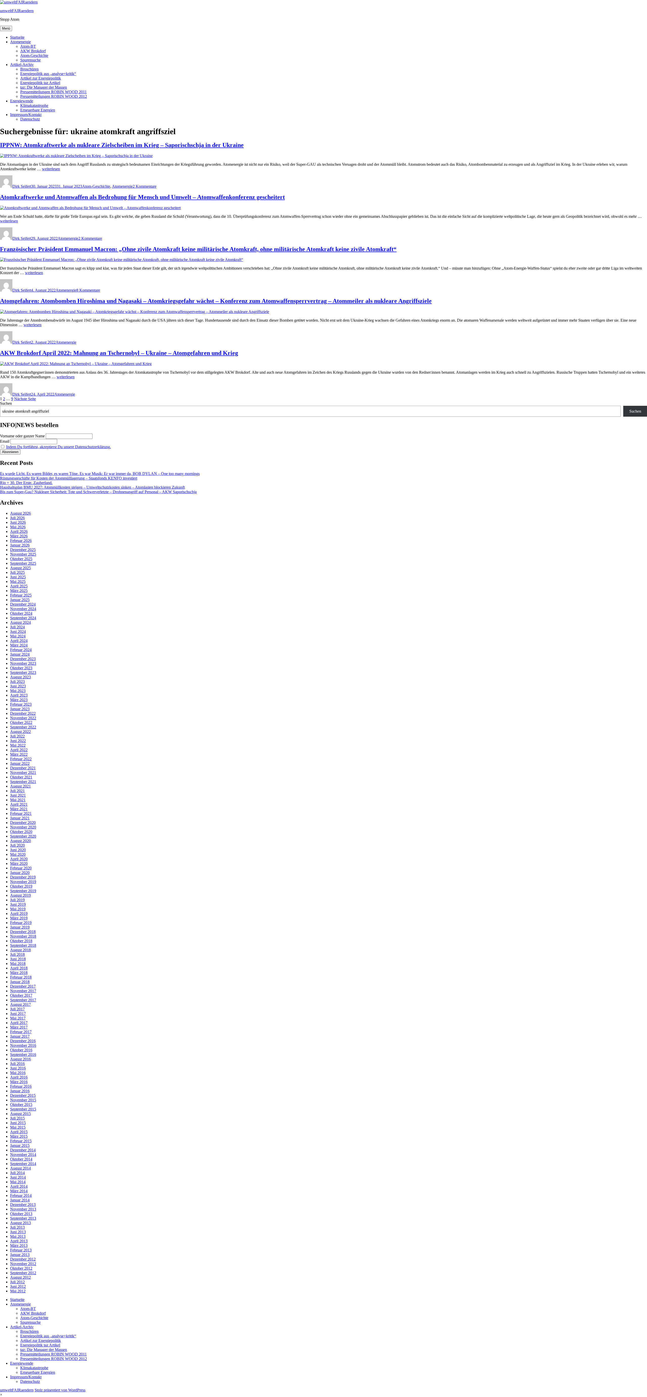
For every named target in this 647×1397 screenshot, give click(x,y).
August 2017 (20, 1004)
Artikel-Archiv (22, 64)
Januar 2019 (20, 927)
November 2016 (23, 1045)
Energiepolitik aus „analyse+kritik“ (48, 74)
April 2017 (19, 1023)
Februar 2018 (21, 977)
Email (4, 441)
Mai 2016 (18, 1073)
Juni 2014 (18, 1177)
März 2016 (19, 1082)
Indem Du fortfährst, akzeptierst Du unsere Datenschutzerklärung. (58, 447)
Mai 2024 (18, 636)
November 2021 (23, 772)
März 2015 (19, 1136)
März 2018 (19, 972)
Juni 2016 (18, 1068)
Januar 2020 (20, 872)
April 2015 (19, 1132)
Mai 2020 (18, 854)
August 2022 (20, 731)
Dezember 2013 (23, 1204)
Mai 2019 (18, 909)
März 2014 (19, 1191)
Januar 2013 (20, 1254)
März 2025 (19, 590)
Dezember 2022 (23, 713)
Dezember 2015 (23, 1095)
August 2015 (20, 1113)
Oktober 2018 (21, 941)
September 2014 (23, 1164)
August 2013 (20, 1223)
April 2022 (19, 750)
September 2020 (23, 836)
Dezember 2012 (23, 1259)
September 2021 (23, 781)
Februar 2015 (21, 1141)
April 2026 (19, 531)
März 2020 (19, 863)
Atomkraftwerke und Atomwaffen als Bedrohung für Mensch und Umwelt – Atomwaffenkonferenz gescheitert (142, 197)
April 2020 (19, 859)
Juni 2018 (18, 959)
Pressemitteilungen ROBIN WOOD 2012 (53, 96)
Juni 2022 (18, 741)
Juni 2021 (18, 795)
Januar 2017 (20, 1036)
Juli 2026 (17, 518)
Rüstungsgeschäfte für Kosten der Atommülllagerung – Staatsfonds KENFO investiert (68, 478)
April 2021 (19, 804)
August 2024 (20, 622)
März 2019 (19, 918)
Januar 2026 (20, 545)
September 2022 (23, 727)
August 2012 (20, 1277)
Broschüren (29, 69)
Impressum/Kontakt (25, 114)
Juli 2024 (17, 627)
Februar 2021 (21, 813)
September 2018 (23, 945)
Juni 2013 (18, 1232)
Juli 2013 (17, 1227)
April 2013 (19, 1241)
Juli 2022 (17, 736)
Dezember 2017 (23, 986)
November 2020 (23, 827)
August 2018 (20, 950)
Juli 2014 (17, 1173)
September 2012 (23, 1273)
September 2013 (23, 1218)
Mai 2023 (18, 691)
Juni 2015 (18, 1123)
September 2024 (23, 618)
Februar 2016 (21, 1086)
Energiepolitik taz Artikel (40, 83)
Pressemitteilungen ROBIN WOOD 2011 (53, 92)
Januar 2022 (20, 763)
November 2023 (23, 663)
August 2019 (20, 895)
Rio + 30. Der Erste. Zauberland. (26, 483)
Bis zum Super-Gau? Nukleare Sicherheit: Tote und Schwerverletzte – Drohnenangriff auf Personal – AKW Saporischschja (98, 492)
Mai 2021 (18, 800)
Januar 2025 (20, 600)
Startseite (17, 37)
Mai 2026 (18, 527)
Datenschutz (30, 119)
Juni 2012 (18, 1286)
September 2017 (23, 1000)
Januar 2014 (20, 1200)
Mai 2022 (18, 745)
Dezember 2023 (23, 659)
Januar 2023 (20, 709)
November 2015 (23, 1100)
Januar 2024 (20, 654)
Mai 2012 (18, 1291)
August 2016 (20, 1059)
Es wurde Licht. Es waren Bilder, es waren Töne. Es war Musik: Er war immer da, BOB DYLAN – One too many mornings (100, 473)
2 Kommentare (144, 186)
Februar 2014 (21, 1195)
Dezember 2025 (23, 550)
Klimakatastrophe (34, 105)
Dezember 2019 (23, 877)
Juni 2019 (18, 904)
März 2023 (19, 700)
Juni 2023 (18, 686)
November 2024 (23, 609)
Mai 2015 (18, 1127)
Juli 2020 (17, 845)
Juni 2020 (18, 850)
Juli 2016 (17, 1063)
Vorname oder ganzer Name (22, 436)
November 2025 (23, 554)
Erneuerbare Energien (37, 110)
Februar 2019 (21, 922)
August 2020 (20, 841)
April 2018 (19, 968)
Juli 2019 (17, 900)
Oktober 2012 (21, 1268)
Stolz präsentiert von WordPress (60, 1390)
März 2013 (19, 1245)
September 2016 (23, 1054)
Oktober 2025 (21, 559)
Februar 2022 (21, 759)
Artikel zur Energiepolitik (40, 78)
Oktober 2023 (21, 668)
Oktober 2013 (21, 1214)
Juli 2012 (17, 1282)
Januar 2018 (20, 982)
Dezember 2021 (23, 768)
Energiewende (21, 101)
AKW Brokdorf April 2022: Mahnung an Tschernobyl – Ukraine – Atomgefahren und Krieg (119, 353)
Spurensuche (30, 60)
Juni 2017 (18, 1013)
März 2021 (19, 809)
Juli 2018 (17, 954)
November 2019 (23, 882)
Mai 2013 (18, 1236)
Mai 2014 (18, 1182)
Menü (6, 28)
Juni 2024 (18, 631)
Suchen (6, 403)
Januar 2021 (20, 818)
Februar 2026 (21, 540)
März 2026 (19, 536)
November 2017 (23, 991)
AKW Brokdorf (33, 51)
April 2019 (19, 913)
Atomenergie (20, 42)
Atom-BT (28, 46)
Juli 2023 (17, 681)
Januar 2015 (20, 1145)
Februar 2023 (21, 704)
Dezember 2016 (23, 1041)
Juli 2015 (17, 1118)
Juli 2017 (17, 1009)
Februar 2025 (21, 595)
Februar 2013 (21, 1250)
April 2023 (19, 695)
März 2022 (19, 754)
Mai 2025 (18, 581)
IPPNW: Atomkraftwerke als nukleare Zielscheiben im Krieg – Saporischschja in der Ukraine (122, 145)
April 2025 (19, 586)
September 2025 (23, 563)
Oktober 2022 (21, 722)
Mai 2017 (18, 1018)
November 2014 (23, 1154)
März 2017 (19, 1027)
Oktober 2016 (21, 1050)
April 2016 (19, 1077)
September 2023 (23, 672)
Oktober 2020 (21, 832)
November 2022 (23, 718)
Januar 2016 (20, 1091)
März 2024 (19, 645)
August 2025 (20, 568)
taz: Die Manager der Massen (43, 87)
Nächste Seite (25, 399)
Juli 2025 (17, 572)
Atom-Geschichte (34, 55)
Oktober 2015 (21, 1104)
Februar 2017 (21, 1032)
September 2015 (23, 1109)
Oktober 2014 (21, 1159)
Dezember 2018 (23, 932)
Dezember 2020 (23, 822)
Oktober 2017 (21, 995)
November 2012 (23, 1264)
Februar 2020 (21, 868)
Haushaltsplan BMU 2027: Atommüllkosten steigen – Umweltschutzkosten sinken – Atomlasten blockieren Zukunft (92, 487)
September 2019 (23, 891)
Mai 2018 (18, 963)
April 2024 (19, 640)
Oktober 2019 (21, 886)
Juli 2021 (17, 791)
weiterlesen (51, 169)
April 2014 (19, 1186)
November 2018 (23, 936)
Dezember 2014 (23, 1150)
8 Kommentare (88, 290)
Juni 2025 (18, 577)
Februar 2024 (21, 650)
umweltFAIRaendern (17, 11)
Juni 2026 (18, 522)
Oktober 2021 (21, 777)
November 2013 (23, 1209)
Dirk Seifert (21, 186)
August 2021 (20, 786)
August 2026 (20, 513)
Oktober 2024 (21, 613)
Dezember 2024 (23, 604)
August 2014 (20, 1168)
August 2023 (20, 677)
